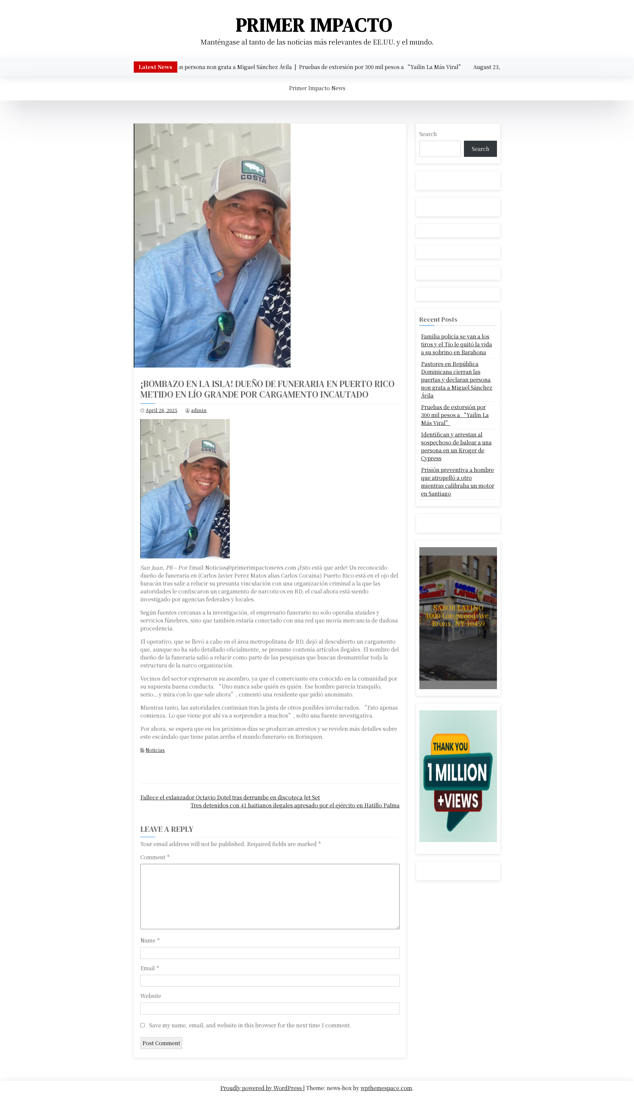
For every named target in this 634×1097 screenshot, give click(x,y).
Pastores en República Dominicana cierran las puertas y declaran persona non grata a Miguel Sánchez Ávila (456, 379)
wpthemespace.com (386, 1088)
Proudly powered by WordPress (261, 1088)
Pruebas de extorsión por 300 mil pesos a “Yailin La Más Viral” (455, 415)
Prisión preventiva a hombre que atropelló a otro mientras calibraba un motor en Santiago (457, 481)
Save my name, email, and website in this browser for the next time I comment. (250, 1025)
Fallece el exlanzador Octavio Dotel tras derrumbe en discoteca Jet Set (230, 797)
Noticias (155, 750)
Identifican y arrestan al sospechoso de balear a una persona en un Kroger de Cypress (456, 446)
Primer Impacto (314, 25)
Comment (154, 857)
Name (149, 940)
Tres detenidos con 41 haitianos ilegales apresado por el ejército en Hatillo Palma (295, 805)
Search (428, 134)
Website (150, 996)
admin (199, 410)
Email (149, 968)
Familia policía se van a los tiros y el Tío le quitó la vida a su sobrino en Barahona (456, 344)
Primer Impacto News (317, 88)
